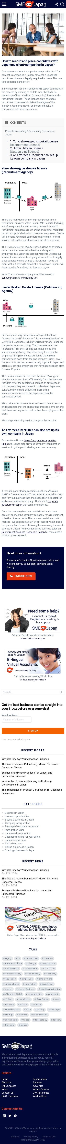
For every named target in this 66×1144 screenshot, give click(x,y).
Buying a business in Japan (19, 816)
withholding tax (29, 277)
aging (8, 955)
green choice (12, 981)
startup (9, 1011)
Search (61, 689)
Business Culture (13, 960)
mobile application (50, 986)
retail (57, 996)
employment (45, 975)
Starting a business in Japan (20, 847)
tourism (57, 1016)
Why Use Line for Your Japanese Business (25, 755)
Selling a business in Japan (19, 843)
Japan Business (26, 986)
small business (12, 1006)
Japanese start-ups (15, 836)
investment (47, 981)
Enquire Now (23, 573)
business (48, 955)
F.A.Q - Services (10, 1092)
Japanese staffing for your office (22, 833)
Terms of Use (49, 1133)
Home (5, 1075)
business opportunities (17, 812)
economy (51, 970)
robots (23, 1001)
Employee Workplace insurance (21, 823)
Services (37, 1079)
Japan (8, 986)
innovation (30, 981)
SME (28, 1006)
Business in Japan (14, 809)
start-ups (55, 1006)
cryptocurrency (13, 970)
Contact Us (7, 1089)
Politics (9, 996)
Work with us (40, 1092)
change (32, 960)
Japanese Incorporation (17, 830)
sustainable (11, 1016)
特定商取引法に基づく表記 (33, 1136)
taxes (26, 1016)
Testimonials (40, 1075)
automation (32, 955)
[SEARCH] (62, 4)
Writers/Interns (41, 1086)
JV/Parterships (41, 1089)
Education (10, 975)
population (24, 996)
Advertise (38, 1082)
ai (19, 955)
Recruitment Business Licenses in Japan (23, 532)
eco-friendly (33, 970)
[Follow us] (56, 4)
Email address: (10, 712)
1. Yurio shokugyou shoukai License (34, 141)
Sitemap (15, 1133)
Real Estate (42, 996)
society (40, 1006)
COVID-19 (49, 965)
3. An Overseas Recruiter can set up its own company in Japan (34, 156)
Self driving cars (13, 840)
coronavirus (31, 965)
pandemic (53, 991)
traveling (10, 1022)
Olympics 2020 (13, 991)
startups (23, 1011)
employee (27, 975)
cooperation (12, 965)
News (5, 1086)
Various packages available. (33, 676)
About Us (7, 1079)
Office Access (9, 1082)
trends (24, 1022)
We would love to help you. (33, 635)
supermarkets (40, 1011)
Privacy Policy (30, 1133)
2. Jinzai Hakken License (26, 148)
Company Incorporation (17, 819)
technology (41, 1016)
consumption (9, 277)
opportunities (35, 991)
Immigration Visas (14, 826)
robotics (9, 1001)
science (37, 1001)
